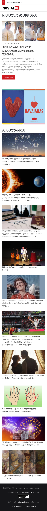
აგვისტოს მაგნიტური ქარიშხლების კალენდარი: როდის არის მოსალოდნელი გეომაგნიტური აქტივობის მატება (21, 197)
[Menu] (43, 8)
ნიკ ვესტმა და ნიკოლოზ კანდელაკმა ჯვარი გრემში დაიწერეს (18, 51)
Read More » (8, 77)
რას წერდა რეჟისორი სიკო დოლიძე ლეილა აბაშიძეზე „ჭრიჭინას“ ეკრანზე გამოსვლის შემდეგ (22, 303)
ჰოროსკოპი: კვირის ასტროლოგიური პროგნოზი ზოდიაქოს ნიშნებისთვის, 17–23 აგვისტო (21, 161)
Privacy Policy (30, 506)
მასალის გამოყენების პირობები (23, 502)
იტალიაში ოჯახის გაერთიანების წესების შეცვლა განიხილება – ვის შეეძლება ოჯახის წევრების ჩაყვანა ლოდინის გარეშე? (22, 233)
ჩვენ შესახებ (17, 506)
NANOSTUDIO (27, 492)
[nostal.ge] (11, 8)
